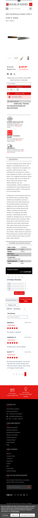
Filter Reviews (11, 313)
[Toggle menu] (7, 8)
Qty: (8, 89)
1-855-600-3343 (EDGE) (15, 414)
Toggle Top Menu (19, 1)
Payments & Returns (12, 430)
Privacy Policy (15, 511)
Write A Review (19, 293)
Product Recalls (10, 442)
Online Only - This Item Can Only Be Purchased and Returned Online (18, 106)
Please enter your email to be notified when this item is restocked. (19, 79)
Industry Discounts (12, 437)
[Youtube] (24, 495)
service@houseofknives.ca (15, 416)
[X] (21, 495)
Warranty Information (12, 435)
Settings (5, 515)
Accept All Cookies (27, 515)
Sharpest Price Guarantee (13, 432)
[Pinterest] (27, 495)
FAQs (8, 445)
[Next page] (25, 374)
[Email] (11, 74)
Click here (17, 126)
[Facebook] (8, 74)
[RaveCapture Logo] (25, 272)
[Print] (14, 74)
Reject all (15, 515)
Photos (12, 305)
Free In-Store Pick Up (12, 411)
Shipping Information (12, 427)
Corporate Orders (11, 440)
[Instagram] (18, 495)
